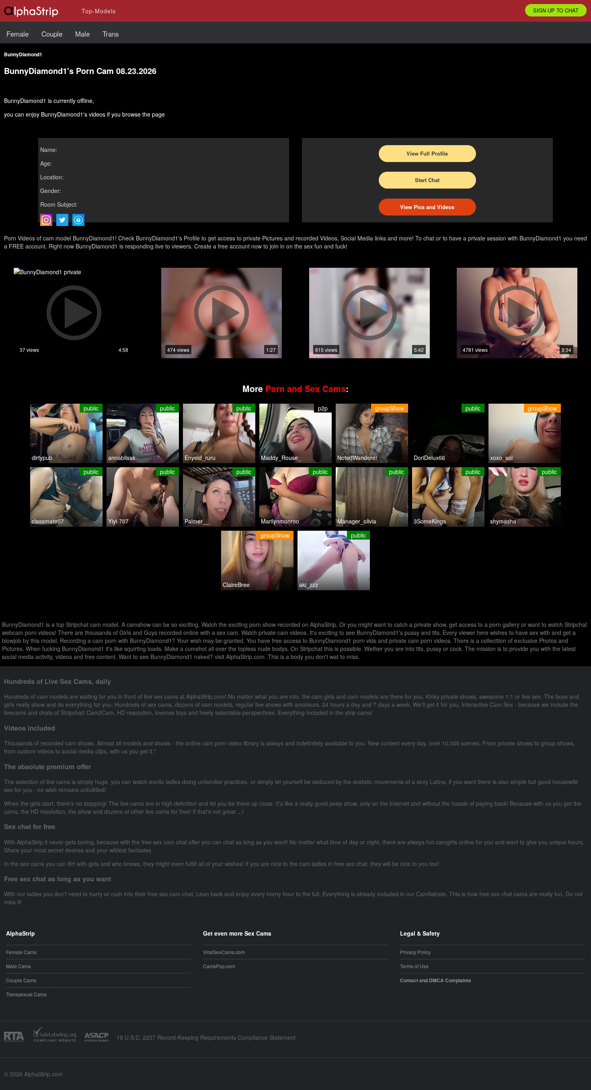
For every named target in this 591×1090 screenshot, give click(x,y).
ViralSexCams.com (224, 951)
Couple (51, 34)
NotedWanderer (357, 458)
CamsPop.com (219, 966)
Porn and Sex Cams (305, 388)
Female (17, 34)
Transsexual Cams (26, 994)
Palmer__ (197, 521)
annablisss (121, 458)
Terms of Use (414, 966)
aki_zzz (308, 585)
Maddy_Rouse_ (281, 458)
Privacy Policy (415, 951)
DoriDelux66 (429, 458)
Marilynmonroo (280, 521)
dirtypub (42, 458)
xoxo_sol (501, 458)
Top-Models (99, 11)
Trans (111, 34)
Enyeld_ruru (200, 458)
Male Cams (18, 966)
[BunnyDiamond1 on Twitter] (64, 220)
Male (82, 34)
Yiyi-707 (118, 521)
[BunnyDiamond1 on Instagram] (48, 220)
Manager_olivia (356, 521)
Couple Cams (21, 980)
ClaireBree (236, 585)
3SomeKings (430, 521)
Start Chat (427, 180)
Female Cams (21, 951)
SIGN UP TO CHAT (556, 10)
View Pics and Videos (427, 207)
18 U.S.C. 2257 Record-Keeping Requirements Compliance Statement (206, 1037)
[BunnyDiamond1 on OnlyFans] (80, 220)
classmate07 (48, 521)
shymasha (503, 521)
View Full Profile (427, 153)
